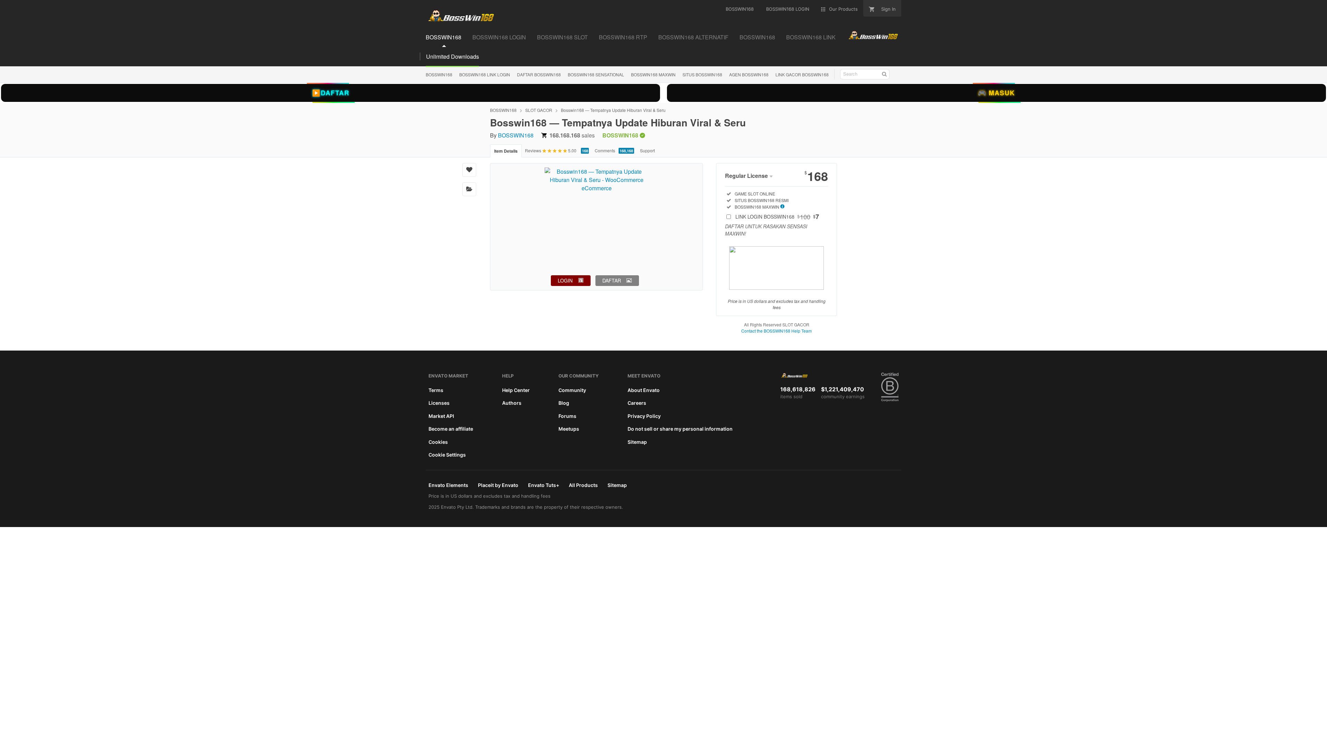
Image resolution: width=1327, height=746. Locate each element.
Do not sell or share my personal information (680, 429)
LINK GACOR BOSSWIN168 (802, 74)
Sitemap (637, 442)
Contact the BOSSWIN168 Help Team (776, 331)
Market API (441, 416)
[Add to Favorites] (469, 170)
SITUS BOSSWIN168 (702, 74)
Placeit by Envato (498, 485)
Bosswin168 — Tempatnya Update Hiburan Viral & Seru (613, 110)
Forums (567, 416)
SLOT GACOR (538, 110)
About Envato (644, 390)
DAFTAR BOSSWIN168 (539, 74)
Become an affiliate (451, 429)
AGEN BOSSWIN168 (749, 74)
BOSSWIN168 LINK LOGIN (484, 74)
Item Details (506, 151)
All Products (583, 485)
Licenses (439, 403)
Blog (563, 403)
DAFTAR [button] (611, 280)
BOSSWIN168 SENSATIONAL (596, 74)
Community (572, 390)
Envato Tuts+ (543, 485)
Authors (511, 403)
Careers (637, 403)
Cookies (438, 442)
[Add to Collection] (469, 189)
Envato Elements (448, 485)
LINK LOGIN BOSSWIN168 (777, 216)
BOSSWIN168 (439, 74)
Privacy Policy (644, 416)
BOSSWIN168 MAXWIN (653, 74)
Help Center (516, 390)
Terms (436, 390)
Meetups (568, 429)
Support (647, 150)
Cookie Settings (447, 455)
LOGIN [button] (565, 280)
